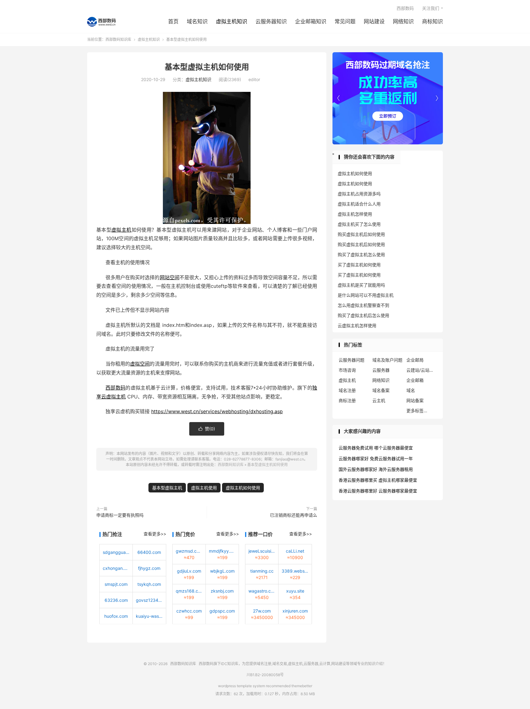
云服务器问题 (351, 359)
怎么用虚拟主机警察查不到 (363, 305)
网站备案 (415, 400)
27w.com (262, 610)
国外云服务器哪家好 (358, 469)
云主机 (378, 400)
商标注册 (347, 400)
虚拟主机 (121, 230)
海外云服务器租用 (395, 469)
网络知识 (403, 21)
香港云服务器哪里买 (358, 480)
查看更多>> (155, 533)
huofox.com (116, 616)
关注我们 (430, 8)
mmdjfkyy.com (222, 551)
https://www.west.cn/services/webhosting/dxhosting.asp (217, 411)
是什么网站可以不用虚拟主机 (366, 295)
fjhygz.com (149, 568)
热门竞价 (185, 534)
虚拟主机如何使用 (243, 487)
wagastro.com (261, 590)
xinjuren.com (295, 610)
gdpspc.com (222, 610)
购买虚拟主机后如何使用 (361, 234)
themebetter (301, 686)
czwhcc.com (189, 610)
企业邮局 (415, 359)
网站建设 (374, 21)
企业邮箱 (415, 380)
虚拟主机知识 (231, 21)
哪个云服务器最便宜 (393, 447)
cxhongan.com (116, 568)
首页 (173, 21)
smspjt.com (116, 584)
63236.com (116, 600)
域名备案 (381, 390)
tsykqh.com (149, 584)
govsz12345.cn (149, 600)
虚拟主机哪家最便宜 (397, 480)
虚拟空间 (140, 364)
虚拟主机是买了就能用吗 (361, 285)
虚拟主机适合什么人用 (359, 203)
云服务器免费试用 (356, 447)
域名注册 (347, 390)
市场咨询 (347, 370)
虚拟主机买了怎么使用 (359, 224)
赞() (206, 428)
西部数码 (405, 8)
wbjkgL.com (222, 571)
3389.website (295, 571)
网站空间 (169, 277)
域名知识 (197, 21)
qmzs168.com (189, 590)
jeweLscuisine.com (261, 551)
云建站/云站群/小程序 (421, 370)
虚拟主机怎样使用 (355, 214)
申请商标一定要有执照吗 (120, 515)
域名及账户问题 (387, 359)
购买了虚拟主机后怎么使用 (363, 315)
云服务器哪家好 (354, 458)
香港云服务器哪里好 (358, 490)
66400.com (149, 552)
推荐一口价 (260, 534)
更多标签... (416, 410)
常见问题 (345, 21)
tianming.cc (262, 571)
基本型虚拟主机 (167, 487)
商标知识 (432, 21)
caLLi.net (295, 551)
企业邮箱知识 (310, 21)
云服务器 (381, 370)
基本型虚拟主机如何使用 (207, 67)
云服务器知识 (271, 21)
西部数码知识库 (101, 22)
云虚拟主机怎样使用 (357, 325)
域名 (410, 390)
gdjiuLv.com (189, 571)
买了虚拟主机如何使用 (359, 264)
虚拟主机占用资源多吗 (359, 193)
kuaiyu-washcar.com (149, 616)
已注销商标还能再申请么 (293, 515)
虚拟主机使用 (204, 487)
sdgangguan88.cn (116, 552)
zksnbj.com (222, 590)
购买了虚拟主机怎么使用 (361, 254)
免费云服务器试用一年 (391, 458)
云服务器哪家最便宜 (397, 490)
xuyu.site (295, 590)
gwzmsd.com (189, 551)
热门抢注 (112, 534)
